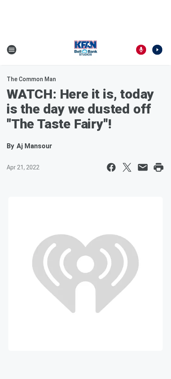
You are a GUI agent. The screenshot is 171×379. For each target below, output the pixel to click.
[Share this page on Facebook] (111, 167)
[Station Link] (85, 49)
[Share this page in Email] (143, 167)
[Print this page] (158, 167)
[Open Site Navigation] (12, 50)
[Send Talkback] (141, 50)
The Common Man (31, 79)
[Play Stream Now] (157, 50)
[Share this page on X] (127, 167)
